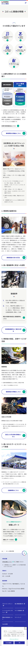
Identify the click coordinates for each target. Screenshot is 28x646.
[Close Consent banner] (25, 628)
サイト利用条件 (18, 610)
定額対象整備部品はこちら (8, 126)
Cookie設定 (5, 624)
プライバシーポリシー (7, 603)
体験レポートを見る (8, 540)
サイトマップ (18, 617)
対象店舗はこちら (7, 562)
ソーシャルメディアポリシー (7, 611)
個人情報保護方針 (19, 603)
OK (19, 642)
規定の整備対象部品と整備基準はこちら (12, 318)
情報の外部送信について (7, 618)
